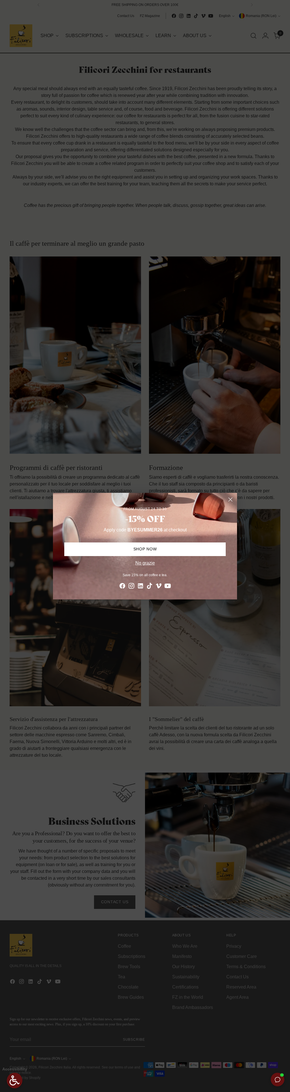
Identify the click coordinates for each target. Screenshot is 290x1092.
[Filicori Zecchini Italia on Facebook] (122, 586)
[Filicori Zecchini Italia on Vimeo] (158, 586)
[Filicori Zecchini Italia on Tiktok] (149, 586)
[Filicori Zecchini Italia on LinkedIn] (140, 586)
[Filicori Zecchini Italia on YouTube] (167, 586)
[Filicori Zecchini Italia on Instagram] (131, 586)
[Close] (230, 499)
